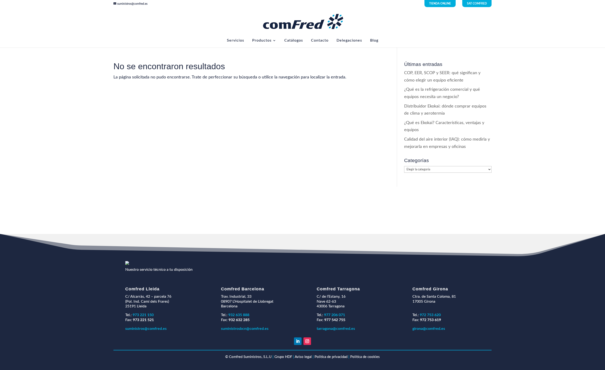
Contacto (319, 40)
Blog (374, 40)
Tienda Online (440, 3)
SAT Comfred (477, 3)
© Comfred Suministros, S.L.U (248, 357)
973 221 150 (143, 315)
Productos (262, 40)
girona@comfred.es (428, 329)
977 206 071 (334, 315)
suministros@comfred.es (146, 329)
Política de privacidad (331, 357)
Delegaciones (349, 40)
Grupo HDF (283, 357)
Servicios (235, 40)
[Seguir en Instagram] (307, 341)
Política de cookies (365, 357)
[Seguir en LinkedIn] (298, 341)
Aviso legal (303, 357)
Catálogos (293, 40)
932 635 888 (238, 315)
